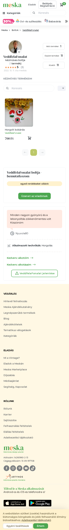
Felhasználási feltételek (18, 425)
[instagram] (13, 468)
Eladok (32, 4)
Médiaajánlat (11, 380)
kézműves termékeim (17, 78)
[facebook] (6, 468)
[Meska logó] (12, 4)
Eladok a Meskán (14, 363)
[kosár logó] (62, 5)
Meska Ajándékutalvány (18, 307)
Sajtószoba (10, 420)
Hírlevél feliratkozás (15, 301)
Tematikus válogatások (17, 330)
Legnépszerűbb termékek (19, 312)
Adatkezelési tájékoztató (18, 437)
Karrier (8, 414)
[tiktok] (33, 468)
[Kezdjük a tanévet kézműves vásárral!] (9, 21)
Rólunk (8, 408)
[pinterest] (19, 468)
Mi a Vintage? (12, 357)
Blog (6, 318)
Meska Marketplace (15, 369)
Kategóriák (10, 335)
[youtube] (26, 468)
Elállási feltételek (14, 431)
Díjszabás (9, 375)
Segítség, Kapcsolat (15, 386)
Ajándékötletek (13, 324)
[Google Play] (15, 503)
